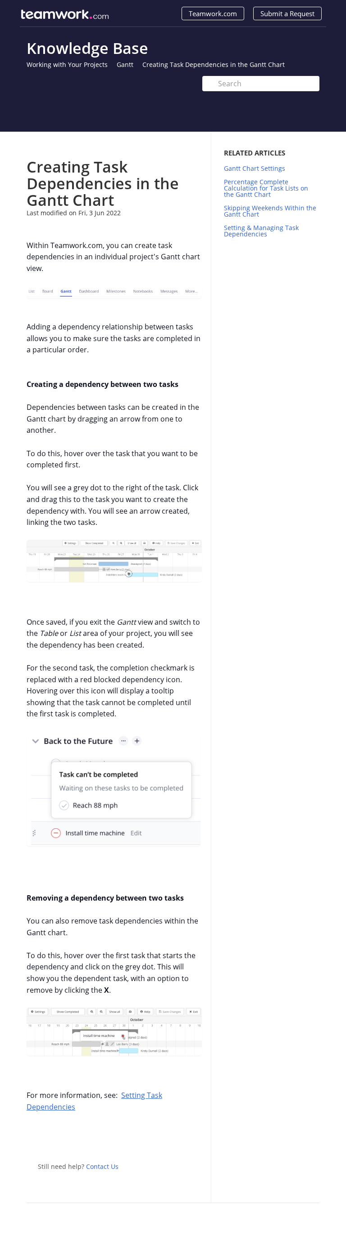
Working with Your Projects (67, 64)
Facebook (195, 1138)
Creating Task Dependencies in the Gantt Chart (213, 64)
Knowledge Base (87, 48)
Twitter (177, 1138)
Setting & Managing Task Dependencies (261, 230)
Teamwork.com (213, 13)
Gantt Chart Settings (254, 168)
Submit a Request (287, 13)
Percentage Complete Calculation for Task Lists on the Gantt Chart (266, 188)
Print (171, 145)
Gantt (125, 64)
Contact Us (102, 1166)
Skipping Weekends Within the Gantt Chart (270, 211)
